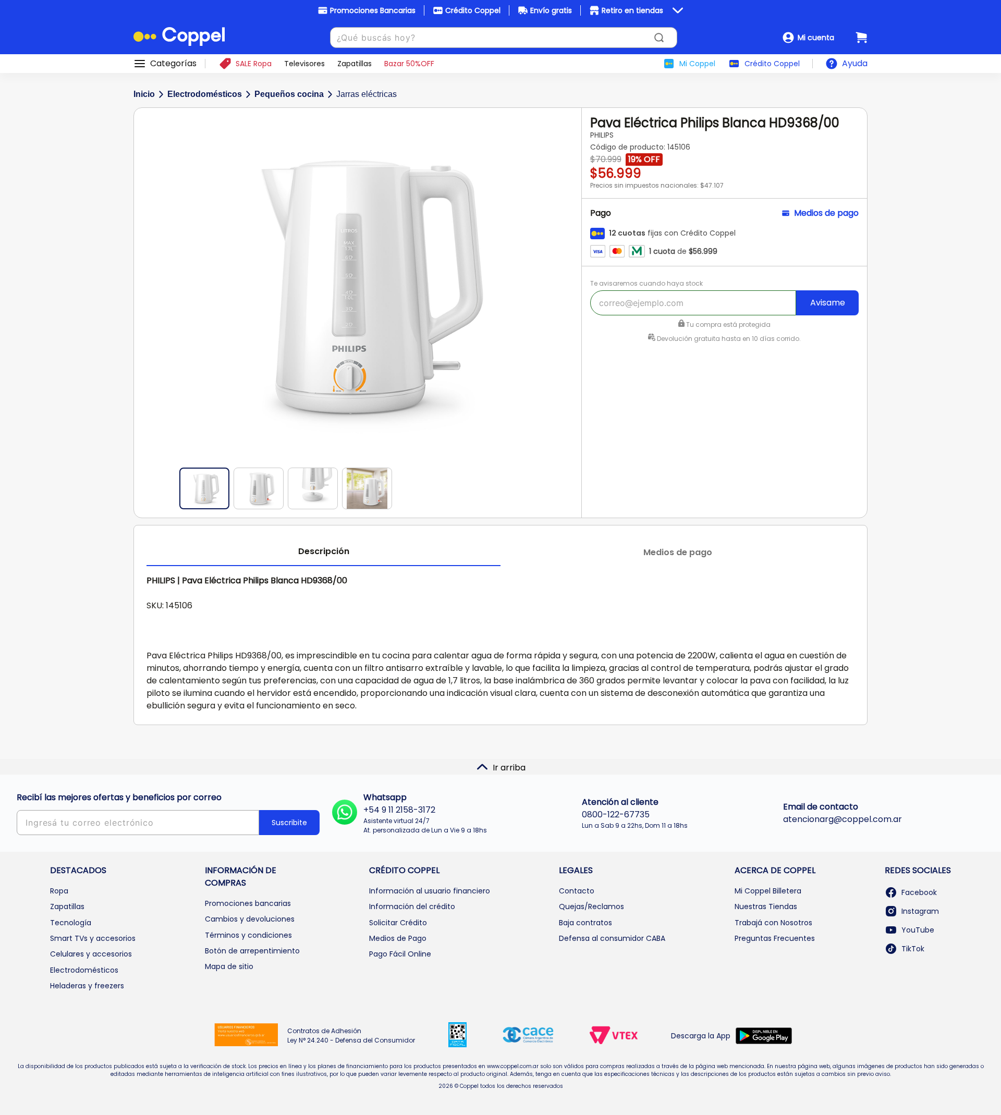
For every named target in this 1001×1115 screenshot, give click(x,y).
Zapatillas (67, 906)
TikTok (912, 949)
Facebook (919, 892)
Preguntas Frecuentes (775, 938)
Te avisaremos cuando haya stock (646, 283)
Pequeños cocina (289, 94)
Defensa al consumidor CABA (612, 938)
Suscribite (289, 822)
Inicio (144, 94)
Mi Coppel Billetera (768, 891)
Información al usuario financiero (429, 891)
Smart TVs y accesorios (93, 938)
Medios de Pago (397, 938)
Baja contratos (585, 922)
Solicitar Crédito (398, 922)
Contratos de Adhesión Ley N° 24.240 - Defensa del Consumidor (351, 1035)
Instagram (920, 911)
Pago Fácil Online (400, 954)
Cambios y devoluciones (250, 919)
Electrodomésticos (204, 94)
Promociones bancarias (248, 903)
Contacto (576, 891)
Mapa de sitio (229, 966)
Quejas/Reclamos (591, 906)
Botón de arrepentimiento (252, 951)
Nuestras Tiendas (766, 906)
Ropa (59, 891)
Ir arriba (509, 768)
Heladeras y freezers (87, 986)
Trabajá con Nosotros (773, 922)
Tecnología (70, 922)
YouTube (917, 930)
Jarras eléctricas (366, 94)
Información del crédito (412, 906)
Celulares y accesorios (91, 954)
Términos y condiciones (248, 935)
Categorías (173, 63)
